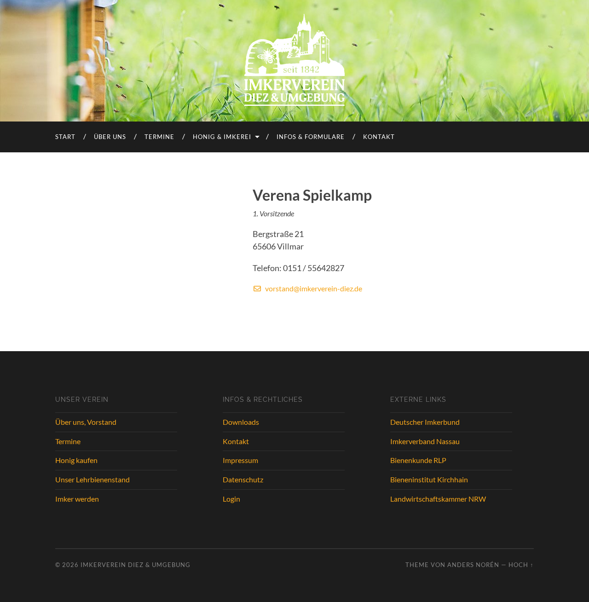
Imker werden (77, 498)
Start (65, 136)
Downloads (241, 421)
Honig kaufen (76, 460)
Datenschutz (243, 479)
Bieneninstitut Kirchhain (429, 479)
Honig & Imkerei (222, 136)
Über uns (110, 136)
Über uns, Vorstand (85, 421)
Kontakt (379, 136)
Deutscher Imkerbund (425, 421)
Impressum (240, 460)
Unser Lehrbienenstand (92, 479)
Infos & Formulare (311, 136)
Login (231, 498)
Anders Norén (473, 564)
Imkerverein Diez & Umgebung (136, 564)
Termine (159, 136)
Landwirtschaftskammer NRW (438, 498)
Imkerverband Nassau (425, 441)
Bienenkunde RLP (418, 460)
